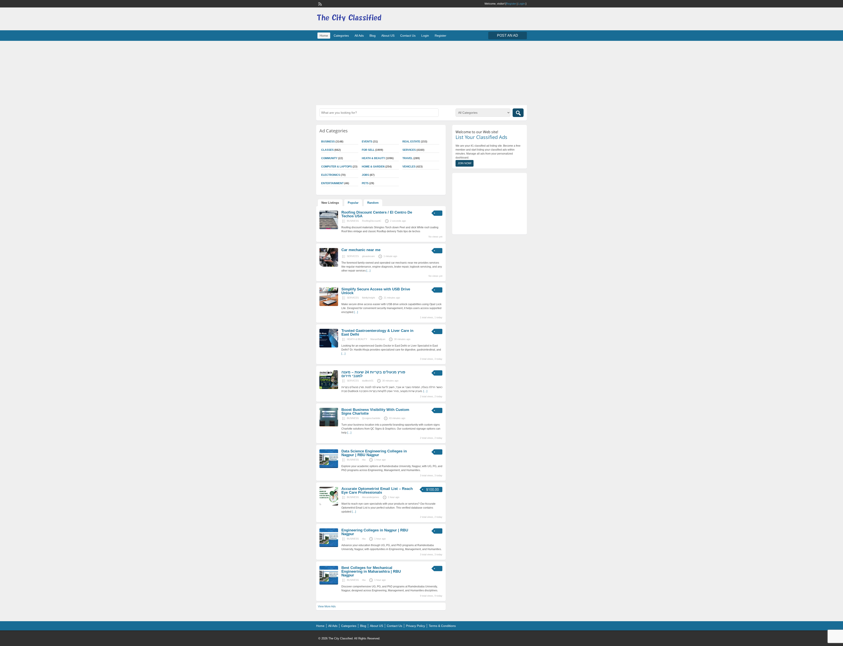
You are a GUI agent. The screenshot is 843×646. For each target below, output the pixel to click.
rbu (364, 459)
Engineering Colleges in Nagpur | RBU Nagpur (374, 532)
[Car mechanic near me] (328, 265)
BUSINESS (328, 141)
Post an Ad (507, 35)
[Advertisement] (421, 72)
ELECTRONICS (330, 174)
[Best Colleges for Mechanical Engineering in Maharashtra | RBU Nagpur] (328, 583)
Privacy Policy (415, 626)
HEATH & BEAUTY (373, 158)
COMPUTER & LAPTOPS (336, 166)
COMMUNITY (329, 158)
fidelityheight (368, 297)
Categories (341, 35)
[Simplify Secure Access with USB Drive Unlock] (328, 305)
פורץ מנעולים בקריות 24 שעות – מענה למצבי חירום (373, 374)
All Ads (359, 35)
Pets (365, 183)
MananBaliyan (377, 339)
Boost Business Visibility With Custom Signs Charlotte (375, 412)
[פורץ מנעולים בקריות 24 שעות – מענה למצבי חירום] (328, 388)
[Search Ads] (518, 112)
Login (521, 3)
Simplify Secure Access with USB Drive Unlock (375, 291)
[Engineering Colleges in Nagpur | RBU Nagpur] (328, 546)
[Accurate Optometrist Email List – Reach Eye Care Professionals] (328, 504)
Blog (372, 35)
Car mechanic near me (360, 250)
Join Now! (464, 163)
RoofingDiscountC (371, 221)
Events (367, 141)
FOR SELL (368, 149)
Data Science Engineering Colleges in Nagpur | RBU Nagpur (374, 453)
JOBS (365, 174)
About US (387, 35)
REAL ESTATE (411, 141)
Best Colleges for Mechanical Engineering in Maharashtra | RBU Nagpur (371, 571)
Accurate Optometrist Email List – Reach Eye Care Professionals (377, 491)
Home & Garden (373, 166)
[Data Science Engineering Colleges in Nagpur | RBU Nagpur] (328, 467)
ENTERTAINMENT (332, 183)
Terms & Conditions (442, 626)
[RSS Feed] (319, 3)
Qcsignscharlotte (371, 418)
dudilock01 (367, 380)
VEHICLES (409, 166)
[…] (368, 270)
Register (511, 3)
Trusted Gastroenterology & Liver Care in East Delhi (377, 332)
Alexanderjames (370, 497)
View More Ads (327, 606)
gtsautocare (368, 256)
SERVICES (409, 149)
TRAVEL (407, 158)
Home (324, 35)
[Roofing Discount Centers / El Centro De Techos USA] (328, 228)
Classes (327, 149)
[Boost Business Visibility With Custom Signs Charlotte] (328, 425)
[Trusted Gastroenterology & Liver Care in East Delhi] (328, 346)
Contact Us (408, 35)
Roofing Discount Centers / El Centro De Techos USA (376, 214)
